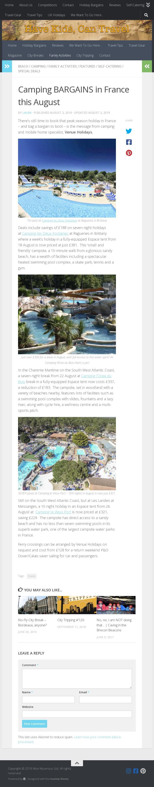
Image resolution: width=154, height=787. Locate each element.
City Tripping (85, 55)
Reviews (115, 5)
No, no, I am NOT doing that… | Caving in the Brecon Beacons (114, 625)
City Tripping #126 (70, 620)
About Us (25, 5)
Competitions (47, 5)
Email (84, 692)
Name (27, 692)
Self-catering (110, 66)
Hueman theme (59, 779)
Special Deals (29, 71)
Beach (23, 66)
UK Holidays (56, 15)
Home (9, 5)
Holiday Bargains (91, 5)
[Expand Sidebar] (7, 66)
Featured (87, 66)
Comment (30, 665)
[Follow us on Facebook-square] (136, 771)
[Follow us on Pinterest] (143, 771)
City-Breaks (35, 55)
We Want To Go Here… (87, 15)
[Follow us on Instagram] (129, 771)
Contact (68, 5)
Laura (26, 112)
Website (27, 707)
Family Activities (60, 55)
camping (38, 66)
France (31, 576)
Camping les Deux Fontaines (59, 220)
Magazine (15, 55)
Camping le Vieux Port (53, 511)
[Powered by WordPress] (24, 779)
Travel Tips (34, 15)
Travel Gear (13, 15)
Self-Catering (135, 5)
